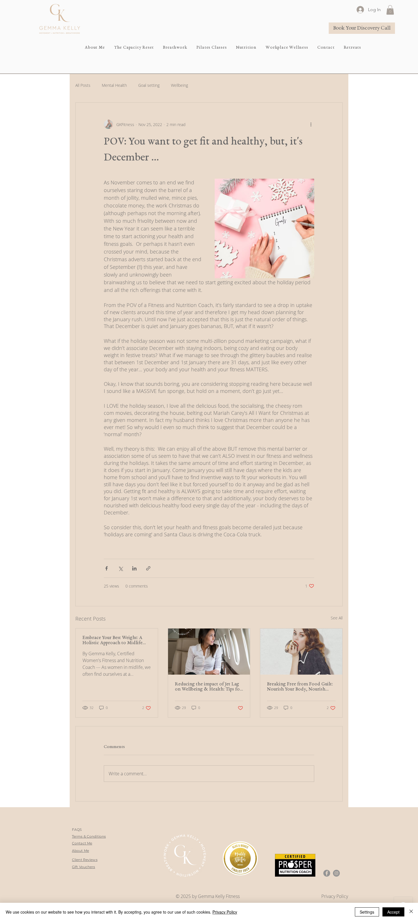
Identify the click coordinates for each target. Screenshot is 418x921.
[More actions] (310, 124)
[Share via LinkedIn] (134, 568)
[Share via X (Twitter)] (120, 568)
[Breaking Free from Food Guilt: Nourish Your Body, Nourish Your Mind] (301, 652)
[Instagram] (336, 873)
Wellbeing (179, 85)
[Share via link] (148, 568)
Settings (367, 912)
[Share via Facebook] (106, 568)
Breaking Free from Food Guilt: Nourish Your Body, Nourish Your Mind (300, 687)
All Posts (82, 85)
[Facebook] (326, 873)
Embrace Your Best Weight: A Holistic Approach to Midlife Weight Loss (112, 640)
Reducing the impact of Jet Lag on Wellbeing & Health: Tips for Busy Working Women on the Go (208, 687)
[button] (390, 10)
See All (337, 618)
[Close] (411, 911)
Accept (393, 912)
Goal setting (149, 85)
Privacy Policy (224, 912)
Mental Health (114, 85)
